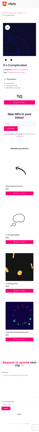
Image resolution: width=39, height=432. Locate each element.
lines (18, 72)
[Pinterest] (18, 414)
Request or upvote (16, 362)
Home (4, 13)
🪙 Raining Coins (12, 284)
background (11, 72)
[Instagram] (21, 414)
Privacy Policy (26, 423)
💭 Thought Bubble (12, 235)
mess (23, 72)
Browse (11, 13)
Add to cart (20, 102)
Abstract (20, 13)
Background (23, 70)
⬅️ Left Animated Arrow (14, 186)
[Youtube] (19, 414)
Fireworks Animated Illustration (17, 332)
